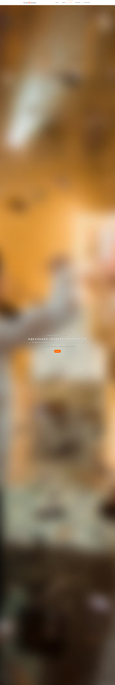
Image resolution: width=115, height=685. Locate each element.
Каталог (57, 2)
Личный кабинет (87, 2)
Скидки (70, 2)
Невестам (64, 2)
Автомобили (77, 2)
